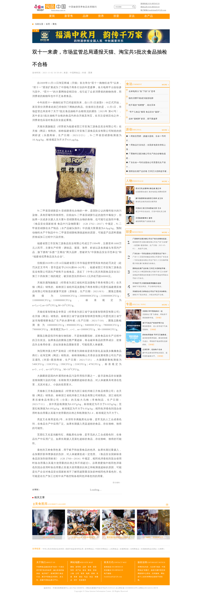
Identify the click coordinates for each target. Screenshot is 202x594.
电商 (88, 573)
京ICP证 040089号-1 (77, 588)
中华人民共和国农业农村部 (53, 549)
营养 (101, 15)
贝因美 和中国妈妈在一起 (152, 311)
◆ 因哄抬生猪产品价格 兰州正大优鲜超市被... (147, 171)
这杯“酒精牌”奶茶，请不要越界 (143, 119)
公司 (77, 573)
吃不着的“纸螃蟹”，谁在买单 (142, 105)
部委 (116, 15)
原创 (134, 129)
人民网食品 (113, 549)
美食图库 (50, 503)
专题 (136, 304)
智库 (72, 570)
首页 (48, 24)
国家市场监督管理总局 (74, 549)
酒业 (81, 577)
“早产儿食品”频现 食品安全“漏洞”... (145, 112)
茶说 (132, 15)
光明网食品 (134, 549)
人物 (134, 180)
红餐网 (161, 549)
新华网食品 (89, 549)
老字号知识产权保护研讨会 (153, 323)
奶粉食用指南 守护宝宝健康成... (155, 335)
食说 (134, 84)
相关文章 (39, 497)
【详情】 (158, 318)
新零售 (68, 15)
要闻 (52, 15)
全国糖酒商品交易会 (149, 549)
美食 (75, 577)
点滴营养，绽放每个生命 (152, 349)
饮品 (91, 577)
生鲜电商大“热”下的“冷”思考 (142, 91)
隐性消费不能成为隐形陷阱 (141, 98)
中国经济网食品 (101, 549)
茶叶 (75, 580)
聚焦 (55, 24)
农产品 (148, 15)
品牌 (85, 15)
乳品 (86, 577)
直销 (93, 573)
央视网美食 (124, 549)
